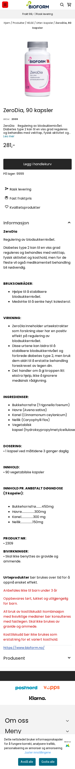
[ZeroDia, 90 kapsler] (37, 69)
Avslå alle (27, 761)
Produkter (19, 23)
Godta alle (48, 761)
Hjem (7, 23)
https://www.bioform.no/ (24, 647)
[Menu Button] (5, 4)
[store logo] (37, 4)
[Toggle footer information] (68, 720)
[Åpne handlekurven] (69, 4)
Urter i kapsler (45, 23)
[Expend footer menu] (68, 731)
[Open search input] (62, 5)
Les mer (8, 136)
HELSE (30, 23)
